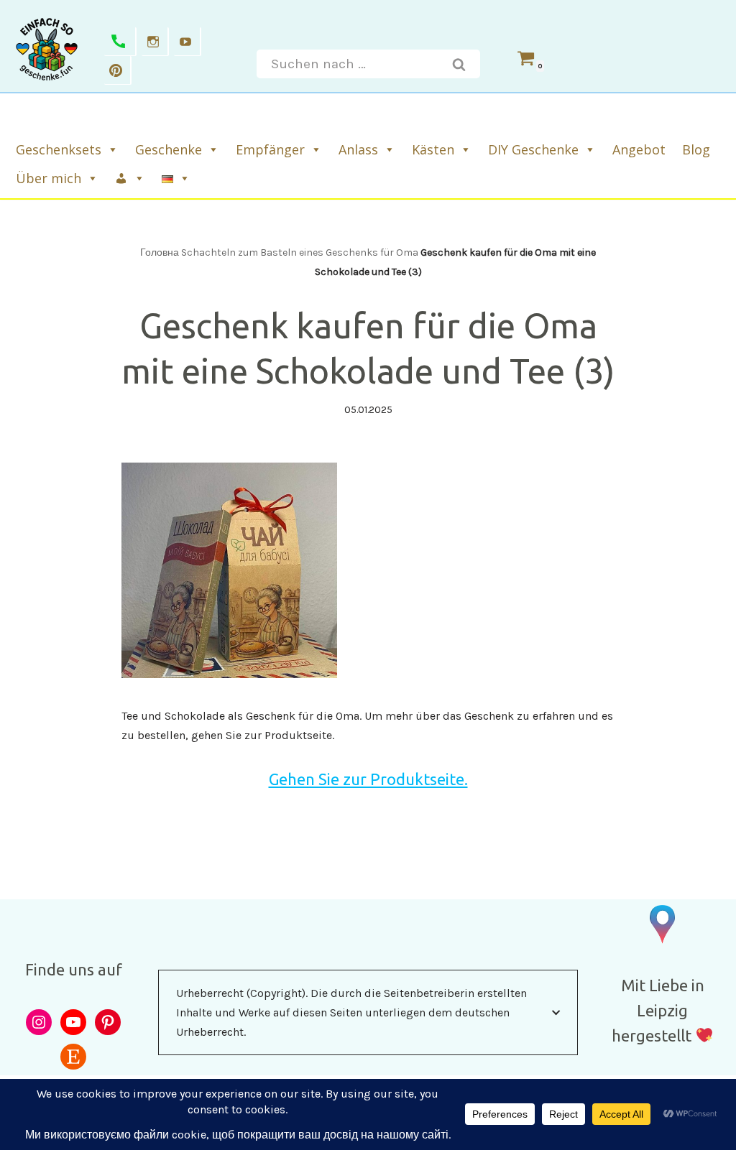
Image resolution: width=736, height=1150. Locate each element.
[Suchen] (459, 64)
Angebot (639, 149)
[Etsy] (73, 1057)
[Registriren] (131, 178)
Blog (696, 149)
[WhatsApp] (120, 41)
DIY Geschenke (533, 149)
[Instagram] (155, 41)
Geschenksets (58, 149)
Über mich (48, 178)
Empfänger (270, 149)
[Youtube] (187, 41)
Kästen (433, 149)
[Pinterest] (118, 70)
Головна (159, 252)
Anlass (358, 149)
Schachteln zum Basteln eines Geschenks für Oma (299, 252)
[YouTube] (73, 1022)
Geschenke (168, 149)
